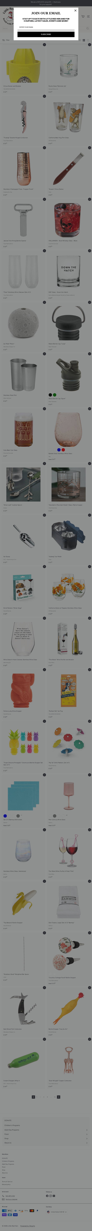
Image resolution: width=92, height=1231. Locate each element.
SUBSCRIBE (46, 34)
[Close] (75, 10)
